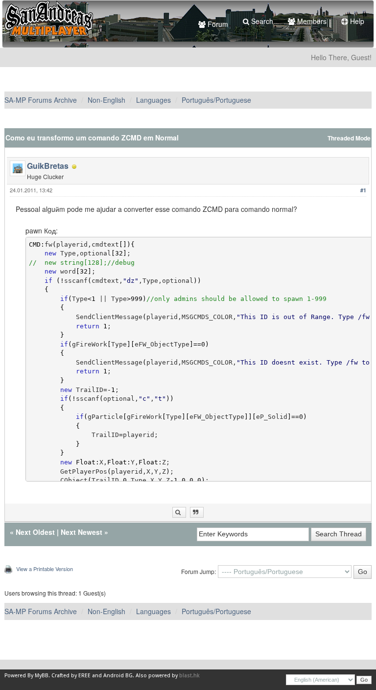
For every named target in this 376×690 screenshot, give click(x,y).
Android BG (118, 675)
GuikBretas (48, 165)
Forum (217, 24)
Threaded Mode (349, 138)
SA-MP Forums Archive (40, 100)
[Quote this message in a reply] (197, 512)
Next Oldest (35, 532)
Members (311, 21)
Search (261, 21)
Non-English (106, 100)
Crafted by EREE (71, 675)
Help (356, 21)
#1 (363, 190)
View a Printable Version (44, 569)
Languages (153, 100)
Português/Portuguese (216, 100)
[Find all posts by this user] (179, 512)
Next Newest (81, 532)
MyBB (41, 675)
